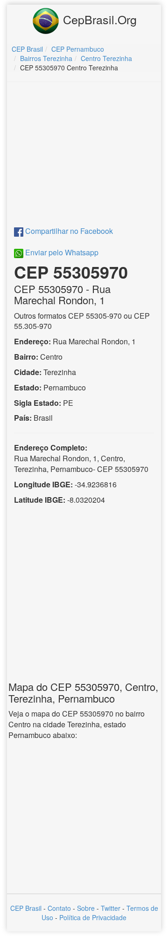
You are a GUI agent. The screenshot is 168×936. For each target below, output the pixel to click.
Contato (59, 908)
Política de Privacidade (92, 917)
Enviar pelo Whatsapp (60, 252)
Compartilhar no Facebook (68, 230)
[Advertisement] (85, 156)
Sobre (86, 908)
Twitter (110, 908)
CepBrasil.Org (98, 19)
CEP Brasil (26, 908)
